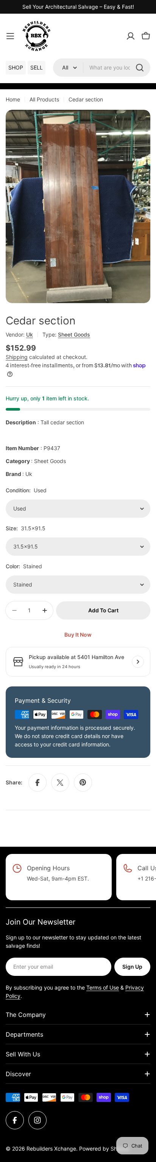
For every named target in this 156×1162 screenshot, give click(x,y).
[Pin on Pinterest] (83, 782)
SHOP (15, 67)
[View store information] (138, 662)
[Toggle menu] (10, 36)
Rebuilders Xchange (51, 1148)
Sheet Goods (74, 334)
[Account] (130, 36)
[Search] (139, 67)
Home (13, 99)
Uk (29, 334)
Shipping (17, 357)
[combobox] (101, 67)
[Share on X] (60, 782)
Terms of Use (102, 987)
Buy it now (78, 634)
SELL (36, 67)
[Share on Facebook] (37, 782)
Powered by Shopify (104, 1148)
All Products (44, 99)
